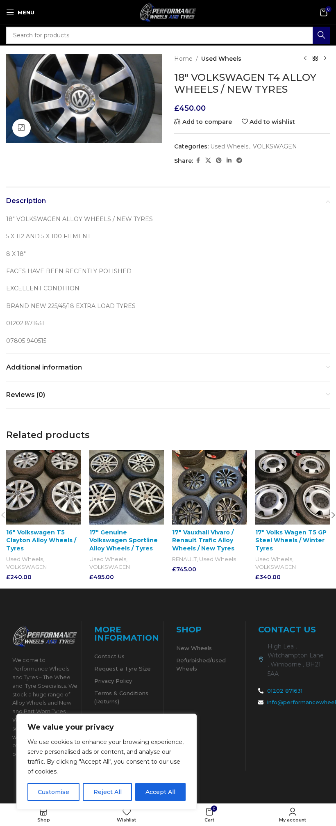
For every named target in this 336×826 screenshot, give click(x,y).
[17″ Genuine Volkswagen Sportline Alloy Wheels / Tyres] (126, 487)
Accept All (160, 792)
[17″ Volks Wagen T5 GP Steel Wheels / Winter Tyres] (292, 487)
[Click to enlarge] (21, 128)
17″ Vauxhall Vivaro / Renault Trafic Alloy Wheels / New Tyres (203, 540)
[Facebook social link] (198, 160)
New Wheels (194, 648)
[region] (106, 762)
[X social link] (208, 160)
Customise (53, 792)
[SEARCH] (321, 35)
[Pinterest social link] (218, 160)
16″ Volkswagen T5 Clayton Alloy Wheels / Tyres (41, 540)
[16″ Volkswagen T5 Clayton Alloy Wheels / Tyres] (43, 487)
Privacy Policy (113, 681)
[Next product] (325, 59)
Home (183, 58)
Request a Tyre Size (122, 668)
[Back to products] (315, 59)
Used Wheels (221, 58)
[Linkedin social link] (229, 160)
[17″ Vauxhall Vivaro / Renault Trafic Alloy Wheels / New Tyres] (209, 487)
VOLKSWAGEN (275, 146)
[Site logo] (168, 12)
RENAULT (184, 559)
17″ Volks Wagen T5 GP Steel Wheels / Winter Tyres (291, 540)
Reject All (107, 792)
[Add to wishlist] (74, 457)
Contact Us (109, 656)
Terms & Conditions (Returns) (121, 697)
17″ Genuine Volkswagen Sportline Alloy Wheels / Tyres (123, 540)
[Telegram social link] (239, 160)
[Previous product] (305, 59)
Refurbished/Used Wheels (201, 664)
